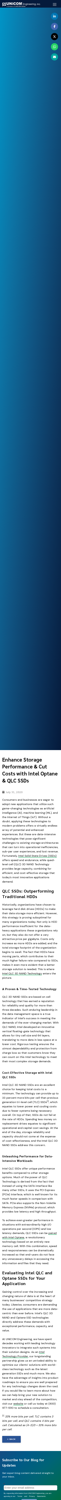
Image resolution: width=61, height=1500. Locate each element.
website (18, 1403)
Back (12, 1439)
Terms (19, 1496)
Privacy (32, 1496)
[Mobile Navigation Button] (55, 4)
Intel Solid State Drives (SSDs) (37, 855)
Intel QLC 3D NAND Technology (22, 973)
